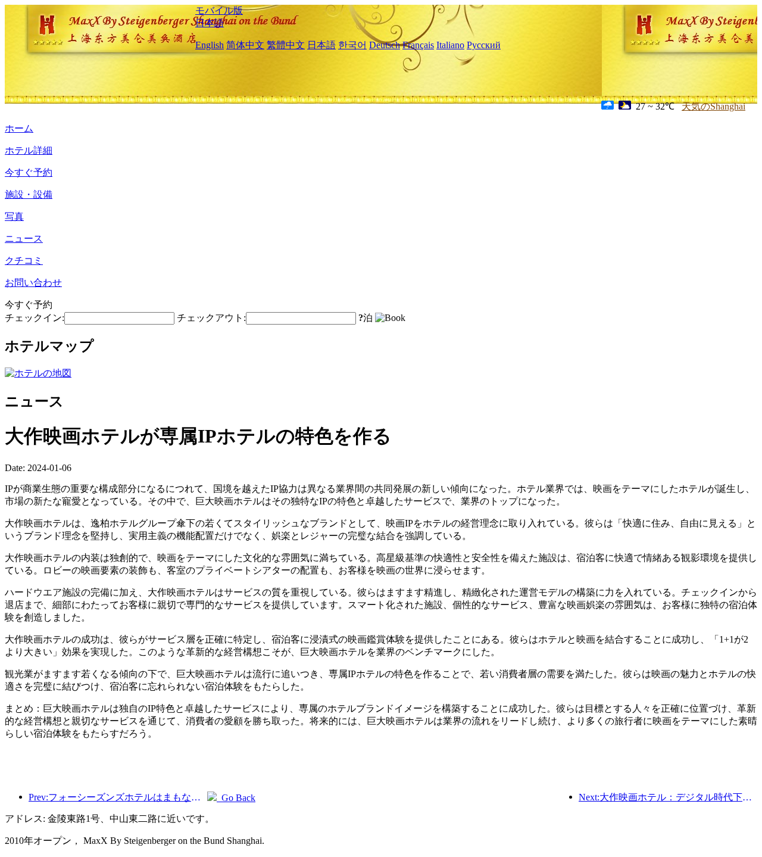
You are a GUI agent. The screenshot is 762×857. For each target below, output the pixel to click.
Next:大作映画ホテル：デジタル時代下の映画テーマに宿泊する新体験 (668, 797)
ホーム (19, 128)
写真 (14, 216)
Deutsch (384, 45)
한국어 (352, 45)
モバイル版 (219, 10)
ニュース (24, 238)
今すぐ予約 (28, 172)
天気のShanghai (713, 106)
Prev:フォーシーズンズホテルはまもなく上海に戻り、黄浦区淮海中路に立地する (118, 797)
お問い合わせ (33, 283)
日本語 (209, 23)
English (209, 45)
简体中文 (245, 45)
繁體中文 (286, 45)
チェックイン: (34, 318)
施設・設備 (28, 194)
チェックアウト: (211, 318)
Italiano (450, 45)
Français (418, 45)
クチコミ (24, 260)
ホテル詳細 (28, 150)
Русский (484, 45)
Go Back (236, 798)
